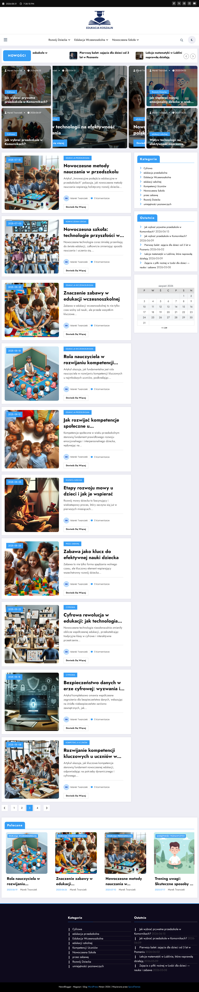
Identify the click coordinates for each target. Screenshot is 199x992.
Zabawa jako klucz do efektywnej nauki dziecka (91, 554)
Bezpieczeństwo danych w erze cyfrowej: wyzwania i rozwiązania (92, 685)
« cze (164, 327)
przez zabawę (72, 543)
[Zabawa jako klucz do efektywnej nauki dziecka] (32, 568)
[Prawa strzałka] (192, 56)
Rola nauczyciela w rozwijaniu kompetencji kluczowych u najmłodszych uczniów (94, 359)
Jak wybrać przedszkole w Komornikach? (23, 142)
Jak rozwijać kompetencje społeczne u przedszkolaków (91, 423)
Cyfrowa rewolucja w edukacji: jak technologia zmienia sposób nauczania (92, 618)
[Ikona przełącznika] (5, 40)
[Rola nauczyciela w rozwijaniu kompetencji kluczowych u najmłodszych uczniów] (32, 373)
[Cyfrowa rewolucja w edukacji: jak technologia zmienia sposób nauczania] (32, 634)
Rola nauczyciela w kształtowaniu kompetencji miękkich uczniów (108, 130)
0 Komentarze (102, 198)
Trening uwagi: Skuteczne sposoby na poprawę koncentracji (123, 881)
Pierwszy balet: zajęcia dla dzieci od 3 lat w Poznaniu (70, 55)
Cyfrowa (11, 91)
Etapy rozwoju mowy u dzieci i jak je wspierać (88, 491)
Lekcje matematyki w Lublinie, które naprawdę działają (135, 55)
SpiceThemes (134, 986)
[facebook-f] (174, 3)
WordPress (93, 986)
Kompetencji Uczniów (76, 742)
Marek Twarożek (14, 70)
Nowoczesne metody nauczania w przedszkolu (91, 169)
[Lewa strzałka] (186, 56)
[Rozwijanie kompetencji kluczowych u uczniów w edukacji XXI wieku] (32, 769)
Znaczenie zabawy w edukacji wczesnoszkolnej (92, 296)
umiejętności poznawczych (157, 204)
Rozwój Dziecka (58, 40)
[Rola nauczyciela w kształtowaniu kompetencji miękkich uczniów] (114, 107)
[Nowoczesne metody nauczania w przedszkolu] (32, 182)
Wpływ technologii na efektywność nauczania (166, 142)
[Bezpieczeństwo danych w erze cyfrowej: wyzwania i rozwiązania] (32, 701)
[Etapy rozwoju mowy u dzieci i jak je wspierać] (32, 504)
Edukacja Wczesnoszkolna (89, 40)
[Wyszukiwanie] (182, 40)
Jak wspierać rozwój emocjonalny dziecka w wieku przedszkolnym (171, 100)
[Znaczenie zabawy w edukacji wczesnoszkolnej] (32, 310)
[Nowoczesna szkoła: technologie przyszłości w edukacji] (32, 246)
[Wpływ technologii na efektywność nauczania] (171, 128)
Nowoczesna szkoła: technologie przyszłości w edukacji (92, 232)
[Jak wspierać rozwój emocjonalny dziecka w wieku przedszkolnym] (171, 86)
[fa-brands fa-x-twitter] (179, 3)
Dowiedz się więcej (86, 143)
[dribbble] (184, 3)
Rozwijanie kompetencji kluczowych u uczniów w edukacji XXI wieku (90, 753)
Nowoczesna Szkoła (124, 40)
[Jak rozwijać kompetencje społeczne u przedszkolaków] (32, 439)
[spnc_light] (192, 40)
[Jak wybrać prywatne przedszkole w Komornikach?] (26, 86)
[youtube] (194, 3)
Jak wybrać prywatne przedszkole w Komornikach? (26, 100)
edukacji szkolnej (83, 119)
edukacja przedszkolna (77, 158)
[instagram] (189, 3)
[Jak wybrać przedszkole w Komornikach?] (26, 128)
